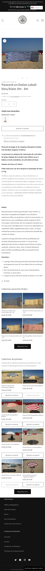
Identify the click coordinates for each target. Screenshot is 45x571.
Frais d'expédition (14, 96)
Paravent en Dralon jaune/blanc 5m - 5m (33, 311)
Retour (6, 514)
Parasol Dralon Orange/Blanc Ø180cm (10, 415)
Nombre (4, 100)
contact (6, 542)
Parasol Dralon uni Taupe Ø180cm (32, 447)
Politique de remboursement (14, 551)
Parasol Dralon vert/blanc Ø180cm (11, 475)
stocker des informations (12, 524)
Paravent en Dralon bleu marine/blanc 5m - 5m (8, 311)
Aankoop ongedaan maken (34, 568)
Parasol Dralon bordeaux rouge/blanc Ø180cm (30, 476)
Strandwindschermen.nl (19, 569)
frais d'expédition (10, 519)
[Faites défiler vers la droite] (27, 78)
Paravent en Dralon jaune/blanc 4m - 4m (12, 336)
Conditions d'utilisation (12, 546)
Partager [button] (7, 281)
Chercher (7, 537)
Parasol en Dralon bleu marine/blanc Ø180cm (8, 386)
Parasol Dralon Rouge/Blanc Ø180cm (33, 415)
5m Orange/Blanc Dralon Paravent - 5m (33, 336)
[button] (2, 20)
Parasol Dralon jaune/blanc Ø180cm (33, 385)
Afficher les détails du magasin (14, 141)
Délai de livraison (10, 509)
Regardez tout (22, 346)
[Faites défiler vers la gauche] (18, 78)
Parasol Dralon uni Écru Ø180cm (11, 444)
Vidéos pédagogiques (11, 505)
